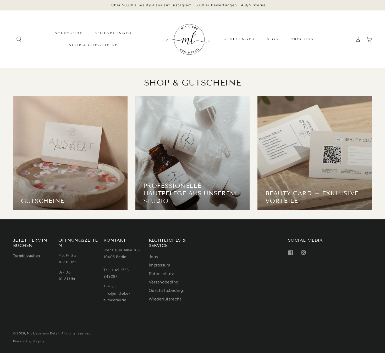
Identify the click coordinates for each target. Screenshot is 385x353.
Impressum (159, 265)
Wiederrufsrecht (165, 299)
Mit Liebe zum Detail (43, 333)
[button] (19, 39)
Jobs (153, 256)
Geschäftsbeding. (166, 290)
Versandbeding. (164, 282)
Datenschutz (161, 273)
